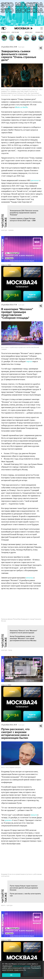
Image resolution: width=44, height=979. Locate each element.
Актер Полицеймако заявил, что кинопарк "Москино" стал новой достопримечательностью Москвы (23, 638)
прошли (34, 815)
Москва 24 (22, 28)
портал (29, 361)
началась (29, 577)
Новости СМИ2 (6, 265)
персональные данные (21, 966)
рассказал (35, 180)
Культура (21, 47)
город (10, 650)
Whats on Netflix (21, 107)
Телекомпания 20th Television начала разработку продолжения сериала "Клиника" (24, 213)
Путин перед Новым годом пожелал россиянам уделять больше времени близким (24, 888)
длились (8, 820)
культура (4, 230)
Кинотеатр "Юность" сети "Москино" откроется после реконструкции (23, 632)
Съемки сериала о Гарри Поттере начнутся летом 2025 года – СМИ (23, 219)
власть (3, 905)
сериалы (11, 230)
